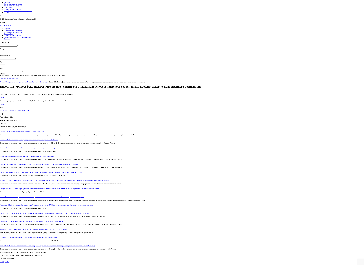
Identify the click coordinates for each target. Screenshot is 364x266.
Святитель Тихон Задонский (9, 79)
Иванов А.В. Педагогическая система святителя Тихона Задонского (22, 131)
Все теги (3, 110)
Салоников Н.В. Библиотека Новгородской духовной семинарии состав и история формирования (31, 221)
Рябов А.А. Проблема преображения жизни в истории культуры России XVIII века (27, 156)
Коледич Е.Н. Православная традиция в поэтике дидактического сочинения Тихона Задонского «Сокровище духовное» (39, 164)
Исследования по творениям (13, 4)
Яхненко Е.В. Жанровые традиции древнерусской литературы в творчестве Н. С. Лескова (29, 140)
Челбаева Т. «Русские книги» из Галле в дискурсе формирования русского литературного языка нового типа (35, 148)
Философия (25, 110)
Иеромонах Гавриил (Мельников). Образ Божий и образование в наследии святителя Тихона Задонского (34, 229)
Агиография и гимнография (13, 6)
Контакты (7, 12)
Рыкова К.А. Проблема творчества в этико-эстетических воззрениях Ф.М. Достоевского (28, 237)
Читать (2, 97)
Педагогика (18, 110)
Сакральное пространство (12, 9)
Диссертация (10, 110)
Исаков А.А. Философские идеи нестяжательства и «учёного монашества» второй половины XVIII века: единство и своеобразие (42, 197)
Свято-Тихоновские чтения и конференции (18, 11)
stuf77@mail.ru (4, 262)
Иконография (8, 7)
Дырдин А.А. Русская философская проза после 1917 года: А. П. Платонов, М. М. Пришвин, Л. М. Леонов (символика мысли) (41, 172)
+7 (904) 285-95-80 (6, 25)
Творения (7, 2)
